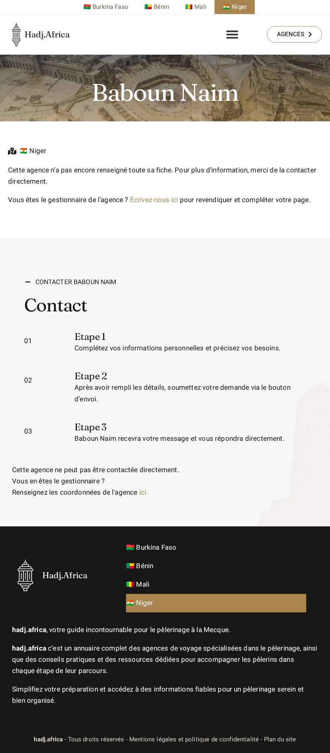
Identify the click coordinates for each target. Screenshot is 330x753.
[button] (232, 34)
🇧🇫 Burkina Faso (105, 6)
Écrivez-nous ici (154, 200)
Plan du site (280, 739)
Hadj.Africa (47, 34)
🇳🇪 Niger (235, 6)
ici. (143, 492)
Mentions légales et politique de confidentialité (194, 739)
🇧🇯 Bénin (156, 6)
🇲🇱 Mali (195, 6)
